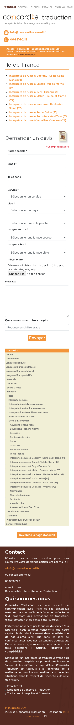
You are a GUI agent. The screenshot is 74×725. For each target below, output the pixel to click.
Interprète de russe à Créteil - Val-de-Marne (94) (34, 462)
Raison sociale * (17, 151)
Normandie (16, 491)
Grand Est (15, 445)
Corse (13, 441)
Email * (12, 164)
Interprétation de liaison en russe (26, 404)
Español (47, 7)
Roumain (12, 383)
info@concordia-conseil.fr (23, 568)
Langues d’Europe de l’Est (45, 49)
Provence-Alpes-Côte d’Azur (25, 507)
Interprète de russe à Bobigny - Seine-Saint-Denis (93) (38, 458)
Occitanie (15, 499)
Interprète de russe (25, 51)
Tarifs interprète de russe (21, 416)
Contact (10, 354)
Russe (10, 51)
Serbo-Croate (14, 387)
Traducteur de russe (18, 511)
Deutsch (23, 7)
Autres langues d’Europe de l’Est (23, 519)
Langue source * (18, 229)
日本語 (70, 7)
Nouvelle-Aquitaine (20, 495)
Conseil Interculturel (16, 524)
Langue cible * (17, 244)
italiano (60, 7)
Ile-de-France (17, 453)
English (35, 7)
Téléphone (14, 176)
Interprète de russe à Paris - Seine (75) (33, 112)
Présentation (12, 358)
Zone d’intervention (48, 51)
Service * (13, 189)
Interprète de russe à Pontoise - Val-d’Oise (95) (38, 116)
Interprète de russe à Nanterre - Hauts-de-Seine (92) (37, 474)
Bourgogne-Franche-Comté (24, 429)
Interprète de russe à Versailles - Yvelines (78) (37, 120)
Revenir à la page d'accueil (37, 535)
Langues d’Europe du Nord (20, 371)
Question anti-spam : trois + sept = (26, 320)
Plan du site (23, 49)
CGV (23, 707)
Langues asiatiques (15, 362)
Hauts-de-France (19, 449)
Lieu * (11, 203)
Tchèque (11, 391)
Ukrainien (12, 515)
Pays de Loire (17, 503)
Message (10, 281)
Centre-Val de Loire (20, 437)
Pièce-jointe (15, 259)
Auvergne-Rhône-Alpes (22, 425)
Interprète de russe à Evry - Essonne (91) (34, 92)
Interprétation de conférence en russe (28, 412)
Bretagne (15, 433)
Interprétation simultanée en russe (27, 408)
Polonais (11, 379)
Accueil (10, 49)
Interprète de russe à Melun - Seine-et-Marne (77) (35, 470)
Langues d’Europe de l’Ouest (20, 367)
